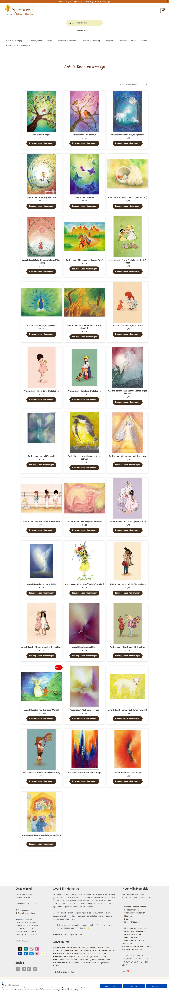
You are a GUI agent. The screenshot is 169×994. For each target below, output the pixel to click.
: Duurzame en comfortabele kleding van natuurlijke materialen (83, 959)
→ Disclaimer (127, 919)
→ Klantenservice (23, 910)
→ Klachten (127, 916)
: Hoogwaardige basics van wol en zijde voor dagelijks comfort (84, 950)
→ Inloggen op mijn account (134, 931)
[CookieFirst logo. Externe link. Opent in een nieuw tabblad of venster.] (2, 983)
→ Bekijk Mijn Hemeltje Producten (67, 934)
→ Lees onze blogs (130, 937)
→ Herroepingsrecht (130, 910)
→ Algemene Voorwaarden (133, 913)
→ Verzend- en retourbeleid (134, 907)
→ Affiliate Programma (132, 949)
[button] (23, 40)
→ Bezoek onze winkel (25, 913)
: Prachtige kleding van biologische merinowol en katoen (81, 947)
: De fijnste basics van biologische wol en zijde (80, 956)
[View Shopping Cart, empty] (162, 11)
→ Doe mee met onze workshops (136, 946)
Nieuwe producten (84, 30)
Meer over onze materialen (136, 928)
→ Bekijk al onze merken (63, 972)
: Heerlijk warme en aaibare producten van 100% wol (80, 953)
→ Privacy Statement (131, 922)
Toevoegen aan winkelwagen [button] (41, 143)
